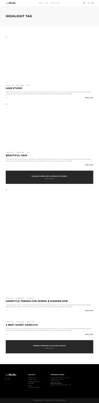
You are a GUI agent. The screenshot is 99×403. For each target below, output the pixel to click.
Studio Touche (51, 400)
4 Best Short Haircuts (22, 324)
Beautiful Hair (16, 155)
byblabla (41, 400)
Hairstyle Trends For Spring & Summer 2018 (37, 301)
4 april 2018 (10, 85)
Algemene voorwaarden (34, 387)
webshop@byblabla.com (34, 381)
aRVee (64, 400)
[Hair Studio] (49, 59)
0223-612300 (31, 383)
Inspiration (30, 298)
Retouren (30, 385)
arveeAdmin (20, 85)
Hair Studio (14, 88)
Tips (28, 85)
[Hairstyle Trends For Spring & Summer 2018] (49, 241)
